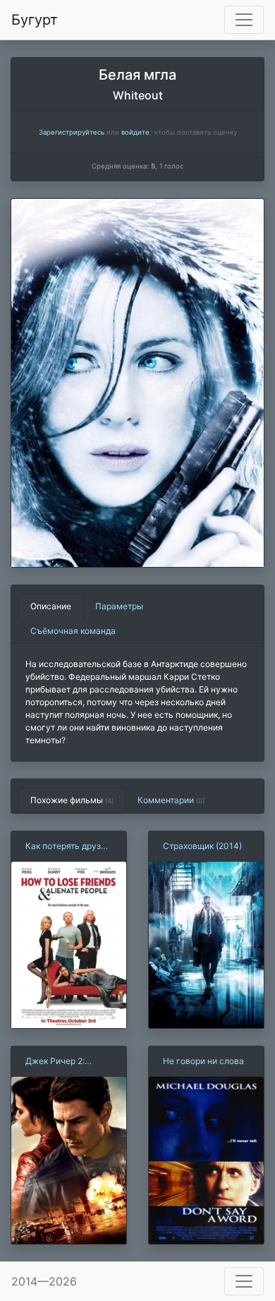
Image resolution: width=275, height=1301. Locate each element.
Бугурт (34, 19)
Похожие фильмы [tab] (72, 800)
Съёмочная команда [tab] (73, 630)
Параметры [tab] (119, 606)
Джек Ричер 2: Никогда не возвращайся (55, 1062)
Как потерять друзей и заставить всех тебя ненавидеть (68, 847)
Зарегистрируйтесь (71, 132)
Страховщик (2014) (202, 846)
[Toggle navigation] (244, 20)
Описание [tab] (50, 606)
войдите (135, 132)
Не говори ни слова (203, 1061)
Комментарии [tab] (171, 800)
